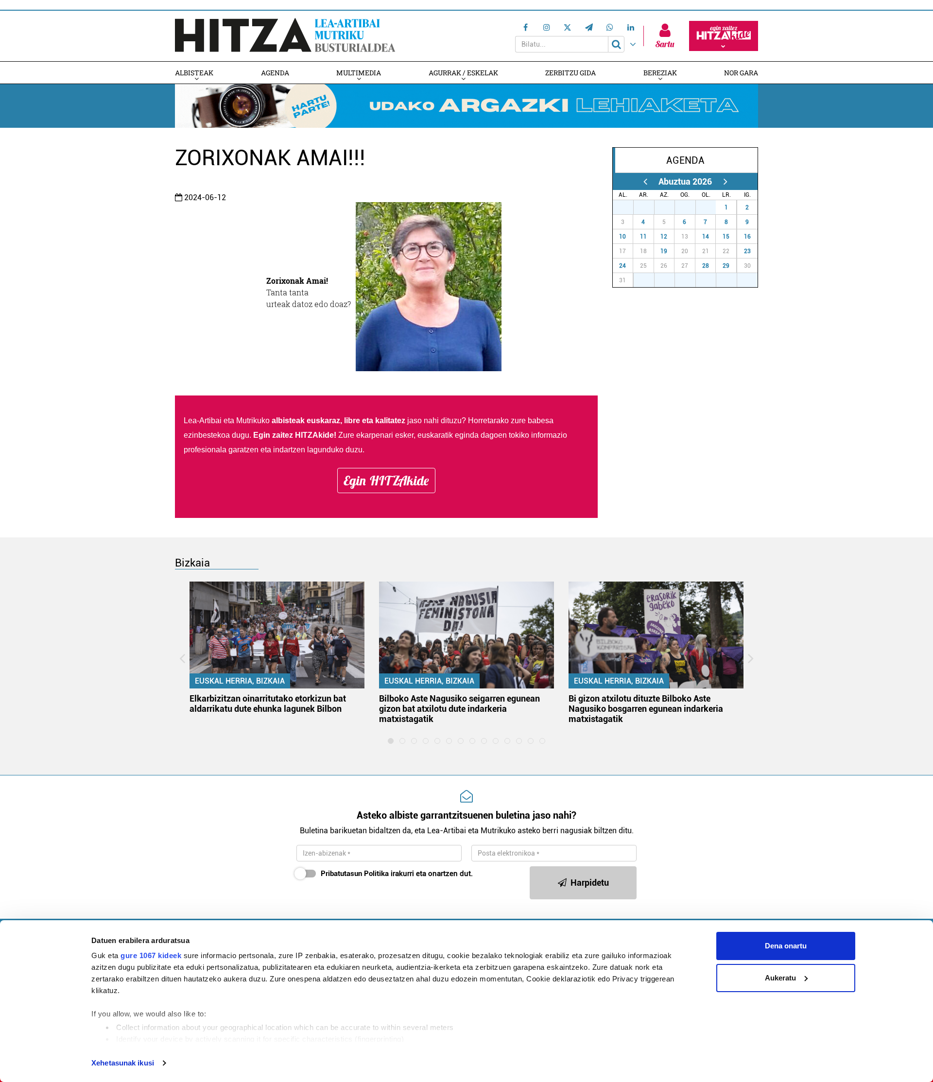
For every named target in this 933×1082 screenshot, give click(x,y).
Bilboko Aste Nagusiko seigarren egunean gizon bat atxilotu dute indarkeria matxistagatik (459, 708)
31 (711, 207)
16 (747, 236)
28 (705, 265)
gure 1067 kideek (151, 955)
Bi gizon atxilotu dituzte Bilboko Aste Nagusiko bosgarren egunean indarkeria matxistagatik (646, 708)
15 (726, 236)
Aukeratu (780, 978)
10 (622, 236)
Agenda (275, 72)
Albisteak (194, 72)
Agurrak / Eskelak (463, 72)
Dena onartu (786, 946)
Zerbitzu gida (570, 72)
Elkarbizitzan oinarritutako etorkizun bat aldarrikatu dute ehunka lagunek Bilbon (268, 703)
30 (690, 207)
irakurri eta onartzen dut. (397, 873)
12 (663, 236)
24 (622, 265)
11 (643, 236)
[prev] (645, 181)
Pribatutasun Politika (355, 873)
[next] (725, 181)
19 (663, 251)
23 (747, 251)
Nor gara (741, 72)
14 (705, 236)
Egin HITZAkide (386, 480)
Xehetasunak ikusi (122, 1063)
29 (726, 265)
